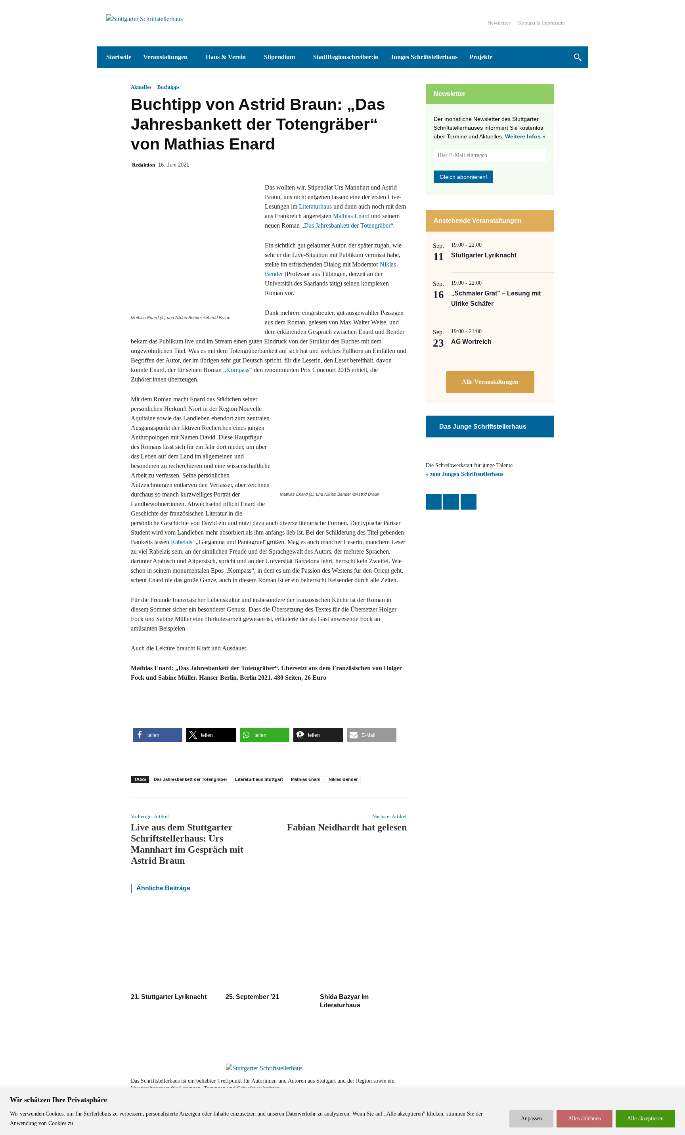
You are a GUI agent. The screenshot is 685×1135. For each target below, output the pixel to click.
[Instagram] (451, 502)
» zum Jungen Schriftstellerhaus (464, 474)
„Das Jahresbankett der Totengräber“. (348, 225)
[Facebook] (434, 502)
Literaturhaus (315, 206)
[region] (342, 1111)
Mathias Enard (351, 216)
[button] (577, 57)
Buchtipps (168, 87)
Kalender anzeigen (490, 382)
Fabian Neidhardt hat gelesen (347, 827)
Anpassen (531, 1119)
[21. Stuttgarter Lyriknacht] (174, 946)
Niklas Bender (343, 779)
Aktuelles (141, 87)
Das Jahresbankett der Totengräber (190, 779)
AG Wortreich (471, 341)
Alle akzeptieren (645, 1119)
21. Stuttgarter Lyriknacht (169, 996)
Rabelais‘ (182, 542)
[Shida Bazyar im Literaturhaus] (363, 946)
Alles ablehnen (584, 1119)
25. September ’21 (252, 996)
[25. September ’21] (269, 946)
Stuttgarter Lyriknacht (484, 255)
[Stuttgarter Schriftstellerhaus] (264, 1068)
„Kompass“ (237, 369)
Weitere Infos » (525, 136)
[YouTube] (468, 502)
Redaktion (143, 165)
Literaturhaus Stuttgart (259, 779)
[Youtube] (525, 1084)
